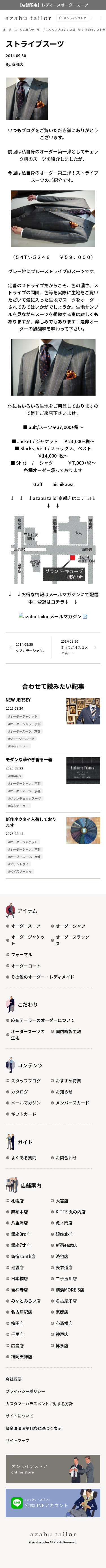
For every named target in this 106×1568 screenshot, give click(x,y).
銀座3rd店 (21, 1234)
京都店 (62, 1312)
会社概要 (13, 1379)
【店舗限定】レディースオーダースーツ (53, 5)
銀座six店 (65, 1234)
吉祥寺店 (19, 1290)
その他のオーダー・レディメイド (42, 977)
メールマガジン (26, 1103)
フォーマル (21, 954)
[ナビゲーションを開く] (96, 18)
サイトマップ (17, 1440)
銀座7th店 (21, 1245)
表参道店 (64, 1267)
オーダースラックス (72, 940)
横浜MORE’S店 (70, 1290)
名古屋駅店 (21, 1312)
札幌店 (17, 1201)
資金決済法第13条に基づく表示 (34, 1428)
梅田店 (17, 1323)
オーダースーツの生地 (28, 1034)
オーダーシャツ (70, 926)
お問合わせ (66, 1158)
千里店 (17, 1334)
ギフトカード (23, 1114)
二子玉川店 (66, 1278)
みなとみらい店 (26, 1301)
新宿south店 (23, 1256)
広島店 (17, 1345)
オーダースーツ (25, 926)
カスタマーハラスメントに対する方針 (39, 1403)
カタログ (19, 1092)
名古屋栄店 (66, 1301)
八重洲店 (19, 1223)
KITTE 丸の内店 (71, 1212)
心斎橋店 (64, 1323)
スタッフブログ (26, 1081)
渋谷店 (62, 1256)
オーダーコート (26, 966)
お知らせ (64, 1092)
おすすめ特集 (68, 1081)
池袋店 (17, 1267)
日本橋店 (19, 1278)
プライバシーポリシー (25, 1391)
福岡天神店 (21, 1356)
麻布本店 (19, 1212)
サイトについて (19, 1416)
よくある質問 (23, 1158)
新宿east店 (66, 1245)
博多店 (62, 1345)
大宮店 (62, 1201)
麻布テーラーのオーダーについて (43, 1020)
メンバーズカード (72, 1103)
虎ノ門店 (64, 1223)
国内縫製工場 (68, 1031)
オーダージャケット (28, 940)
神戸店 (62, 1334)
